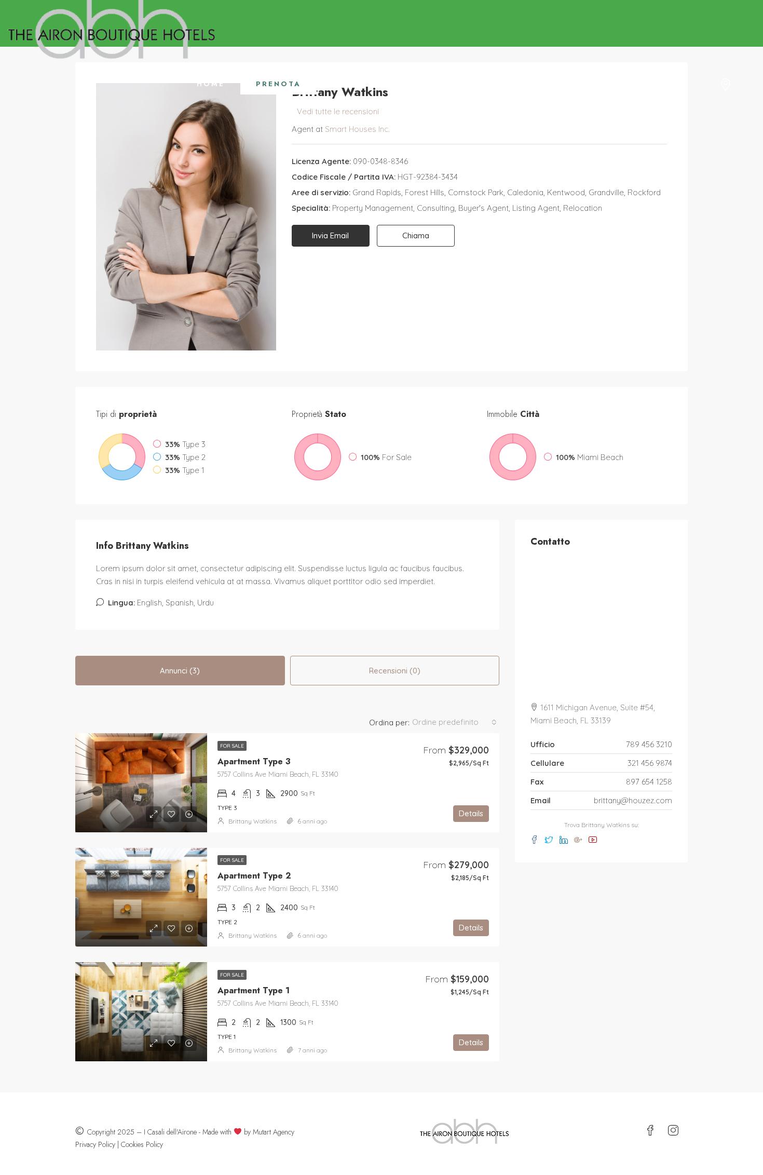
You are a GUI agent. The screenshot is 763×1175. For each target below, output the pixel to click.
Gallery (354, 84)
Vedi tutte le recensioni (338, 111)
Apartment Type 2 (254, 876)
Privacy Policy (95, 1144)
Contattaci (531, 84)
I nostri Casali (635, 84)
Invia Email (330, 235)
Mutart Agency (273, 1132)
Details (471, 813)
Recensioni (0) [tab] (394, 671)
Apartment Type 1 (253, 990)
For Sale (232, 745)
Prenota (278, 84)
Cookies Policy (142, 1144)
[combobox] (454, 722)
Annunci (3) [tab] (180, 671)
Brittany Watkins (252, 821)
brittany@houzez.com (633, 800)
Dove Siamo (438, 84)
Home (211, 84)
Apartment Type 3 (254, 761)
